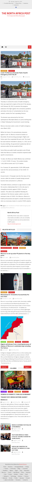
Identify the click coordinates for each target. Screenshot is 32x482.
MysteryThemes (23, 464)
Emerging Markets (6, 248)
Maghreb (18, 342)
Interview (22, 478)
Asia (5, 474)
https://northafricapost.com (14, 224)
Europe (10, 391)
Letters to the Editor (9, 480)
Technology (13, 476)
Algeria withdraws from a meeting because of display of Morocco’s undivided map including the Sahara (16, 346)
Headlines (3, 71)
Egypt (16, 470)
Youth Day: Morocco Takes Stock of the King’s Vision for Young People (21, 436)
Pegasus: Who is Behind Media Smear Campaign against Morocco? (28, 367)
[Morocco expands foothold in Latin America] (6, 426)
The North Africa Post (8, 3)
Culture (21, 474)
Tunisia (9, 472)
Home (4, 466)
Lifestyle (16, 474)
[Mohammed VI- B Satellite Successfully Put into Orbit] (16, 281)
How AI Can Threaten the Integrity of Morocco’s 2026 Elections (21, 448)
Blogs (19, 468)
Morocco (11, 71)
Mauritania (26, 470)
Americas (28, 472)
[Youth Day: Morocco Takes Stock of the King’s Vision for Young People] (6, 436)
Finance (6, 468)
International (16, 472)
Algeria (3, 342)
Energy (15, 248)
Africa (22, 472)
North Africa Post (17, 77)
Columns (13, 368)
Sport (26, 474)
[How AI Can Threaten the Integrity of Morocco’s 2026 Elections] (6, 448)
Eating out (6, 476)
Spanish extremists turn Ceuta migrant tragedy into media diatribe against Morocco (16, 397)
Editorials (5, 478)
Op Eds (10, 478)
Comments (25, 468)
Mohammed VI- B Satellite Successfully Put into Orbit (15, 296)
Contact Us (16, 5)
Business (10, 466)
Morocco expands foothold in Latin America (21, 426)
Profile (16, 478)
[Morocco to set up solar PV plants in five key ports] (16, 239)
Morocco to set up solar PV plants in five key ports (15, 254)
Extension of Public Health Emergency (19, 205)
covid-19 (8, 205)
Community (13, 468)
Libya (21, 470)
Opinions (20, 476)
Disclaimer (25, 3)
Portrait (28, 478)
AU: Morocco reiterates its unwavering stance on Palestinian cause (5, 367)
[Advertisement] (16, 32)
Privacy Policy (18, 3)
